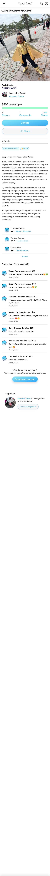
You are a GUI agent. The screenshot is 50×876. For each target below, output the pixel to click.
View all (25, 256)
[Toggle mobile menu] (4, 3)
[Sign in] (46, 3)
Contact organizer (28, 406)
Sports (7, 141)
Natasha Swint (24, 398)
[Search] (41, 3)
